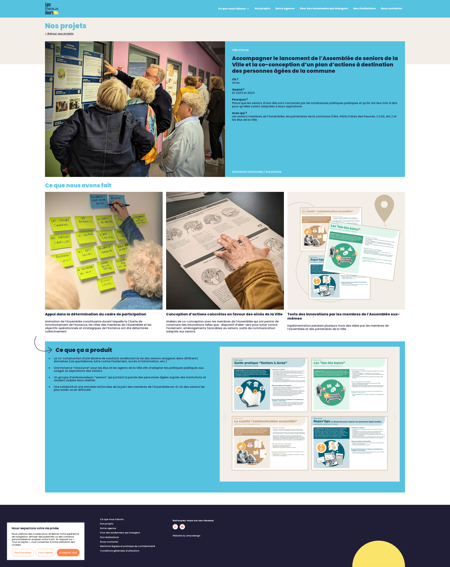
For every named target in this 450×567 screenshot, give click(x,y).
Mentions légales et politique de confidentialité (127, 546)
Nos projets (262, 8)
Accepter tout (68, 552)
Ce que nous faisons (232, 8)
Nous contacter (391, 8)
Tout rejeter (45, 552)
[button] (225, 417)
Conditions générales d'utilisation (119, 550)
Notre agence (285, 8)
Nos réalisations (364, 8)
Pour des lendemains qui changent (324, 8)
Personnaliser (23, 552)
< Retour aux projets (59, 34)
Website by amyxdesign (186, 535)
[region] (45, 541)
